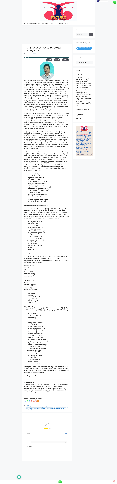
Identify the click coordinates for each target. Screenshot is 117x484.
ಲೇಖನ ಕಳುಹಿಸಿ (45, 23)
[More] (38, 401)
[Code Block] (44, 442)
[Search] (91, 34)
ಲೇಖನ (27, 405)
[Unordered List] (41, 442)
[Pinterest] (32, 401)
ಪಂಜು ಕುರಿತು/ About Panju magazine (32, 23)
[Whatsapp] (27, 401)
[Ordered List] (39, 442)
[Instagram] (34, 401)
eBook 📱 (65, 60)
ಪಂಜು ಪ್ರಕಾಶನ (54, 23)
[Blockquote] (43, 442)
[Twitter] (29, 401)
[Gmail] (36, 401)
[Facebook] (25, 401)
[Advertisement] (47, 35)
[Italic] (34, 442)
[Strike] (37, 442)
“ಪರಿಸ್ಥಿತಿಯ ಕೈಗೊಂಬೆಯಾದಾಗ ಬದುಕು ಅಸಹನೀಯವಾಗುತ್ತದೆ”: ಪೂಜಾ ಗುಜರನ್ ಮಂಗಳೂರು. (45, 409)
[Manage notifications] (114, 481)
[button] (92, 23)
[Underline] (36, 442)
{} (47, 441)
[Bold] (32, 442)
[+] (49, 441)
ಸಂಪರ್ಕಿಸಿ (61, 23)
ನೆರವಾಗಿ (66, 23)
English (100, 0)
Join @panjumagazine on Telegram (84, 48)
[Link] (46, 442)
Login (65, 433)
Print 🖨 (49, 60)
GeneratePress (64, 482)
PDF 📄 (57, 60)
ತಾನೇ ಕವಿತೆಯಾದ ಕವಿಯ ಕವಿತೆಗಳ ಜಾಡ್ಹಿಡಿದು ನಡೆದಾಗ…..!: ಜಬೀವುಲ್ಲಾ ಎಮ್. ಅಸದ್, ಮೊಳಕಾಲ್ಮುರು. (47, 407)
